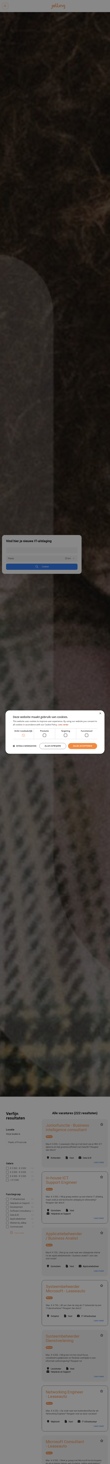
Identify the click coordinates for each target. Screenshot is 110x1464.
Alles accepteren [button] (82, 746)
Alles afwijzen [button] (53, 746)
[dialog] (55, 732)
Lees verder (63, 724)
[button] (24, 746)
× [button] (100, 713)
